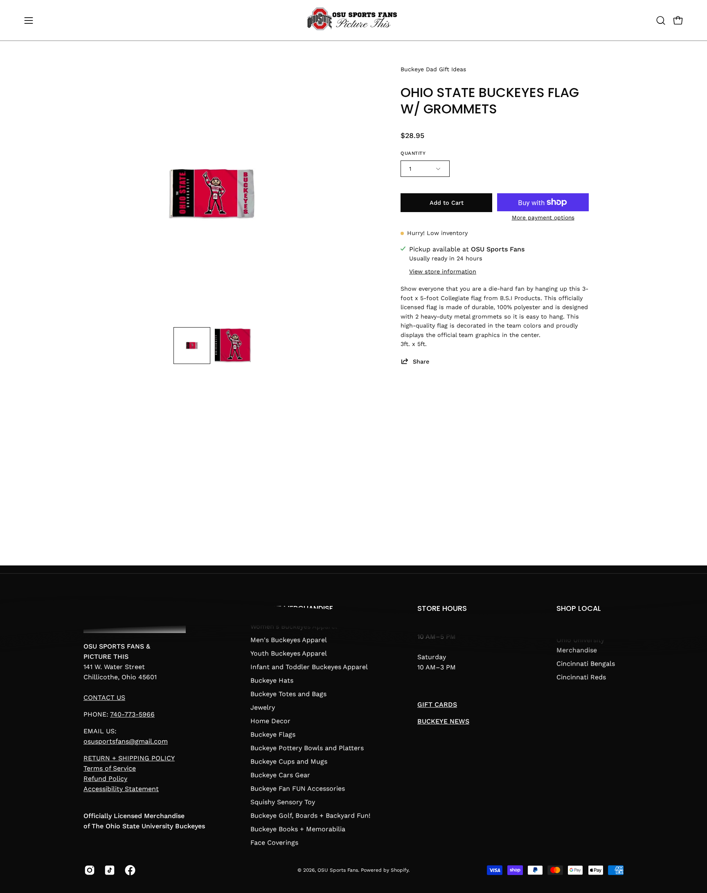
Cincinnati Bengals (585, 663)
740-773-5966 (132, 715)
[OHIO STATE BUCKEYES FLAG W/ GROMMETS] (191, 345)
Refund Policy (105, 779)
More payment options (543, 217)
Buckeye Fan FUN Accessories (297, 788)
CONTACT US (104, 698)
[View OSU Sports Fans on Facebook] (128, 870)
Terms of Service (109, 769)
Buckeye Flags (272, 734)
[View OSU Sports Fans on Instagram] (88, 870)
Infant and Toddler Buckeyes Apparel (309, 667)
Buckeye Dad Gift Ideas (433, 69)
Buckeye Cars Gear (280, 775)
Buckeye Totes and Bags (288, 694)
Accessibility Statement (121, 789)
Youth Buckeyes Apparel (288, 653)
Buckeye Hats (271, 680)
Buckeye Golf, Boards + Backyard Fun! (310, 815)
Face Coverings (274, 842)
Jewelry (262, 707)
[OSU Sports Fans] (353, 20)
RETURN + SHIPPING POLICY (129, 758)
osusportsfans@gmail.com (125, 742)
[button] (660, 20)
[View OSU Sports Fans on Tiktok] (108, 870)
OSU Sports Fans (337, 870)
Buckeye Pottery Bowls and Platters (307, 748)
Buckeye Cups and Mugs (288, 761)
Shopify (399, 870)
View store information (442, 271)
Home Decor (270, 721)
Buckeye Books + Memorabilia (297, 829)
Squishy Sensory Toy (282, 802)
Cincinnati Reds (581, 677)
